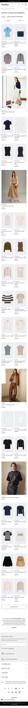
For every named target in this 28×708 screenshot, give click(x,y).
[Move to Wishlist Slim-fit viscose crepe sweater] (26, 110)
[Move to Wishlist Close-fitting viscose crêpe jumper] (26, 256)
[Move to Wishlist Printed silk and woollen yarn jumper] (13, 545)
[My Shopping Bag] (22, 4)
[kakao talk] (12, 692)
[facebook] (8, 688)
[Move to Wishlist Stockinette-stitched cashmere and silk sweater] (26, 308)
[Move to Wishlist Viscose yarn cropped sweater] (13, 308)
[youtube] (15, 688)
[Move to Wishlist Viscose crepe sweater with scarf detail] (13, 41)
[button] (7, 20)
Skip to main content (6, 0)
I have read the (8, 648)
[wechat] (15, 692)
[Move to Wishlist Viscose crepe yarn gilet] (13, 161)
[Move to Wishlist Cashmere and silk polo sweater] (26, 596)
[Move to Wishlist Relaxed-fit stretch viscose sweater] (26, 41)
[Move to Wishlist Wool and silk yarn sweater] (26, 334)
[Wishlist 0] (19, 4)
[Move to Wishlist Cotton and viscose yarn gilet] (26, 161)
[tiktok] (19, 688)
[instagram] (5, 688)
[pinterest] (23, 688)
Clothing (3, 16)
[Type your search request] (26, 9)
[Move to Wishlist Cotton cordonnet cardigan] (26, 68)
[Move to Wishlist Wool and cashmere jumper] (26, 545)
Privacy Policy (11, 648)
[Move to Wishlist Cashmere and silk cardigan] (13, 281)
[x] (12, 688)
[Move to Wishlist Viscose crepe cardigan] (26, 230)
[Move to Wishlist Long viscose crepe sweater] (26, 428)
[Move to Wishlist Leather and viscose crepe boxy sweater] (26, 496)
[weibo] (8, 692)
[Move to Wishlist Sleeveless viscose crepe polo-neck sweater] (13, 360)
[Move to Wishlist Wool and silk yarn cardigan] (13, 334)
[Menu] (26, 4)
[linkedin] (19, 692)
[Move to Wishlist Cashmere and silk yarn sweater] (26, 281)
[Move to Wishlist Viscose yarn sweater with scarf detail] (13, 68)
